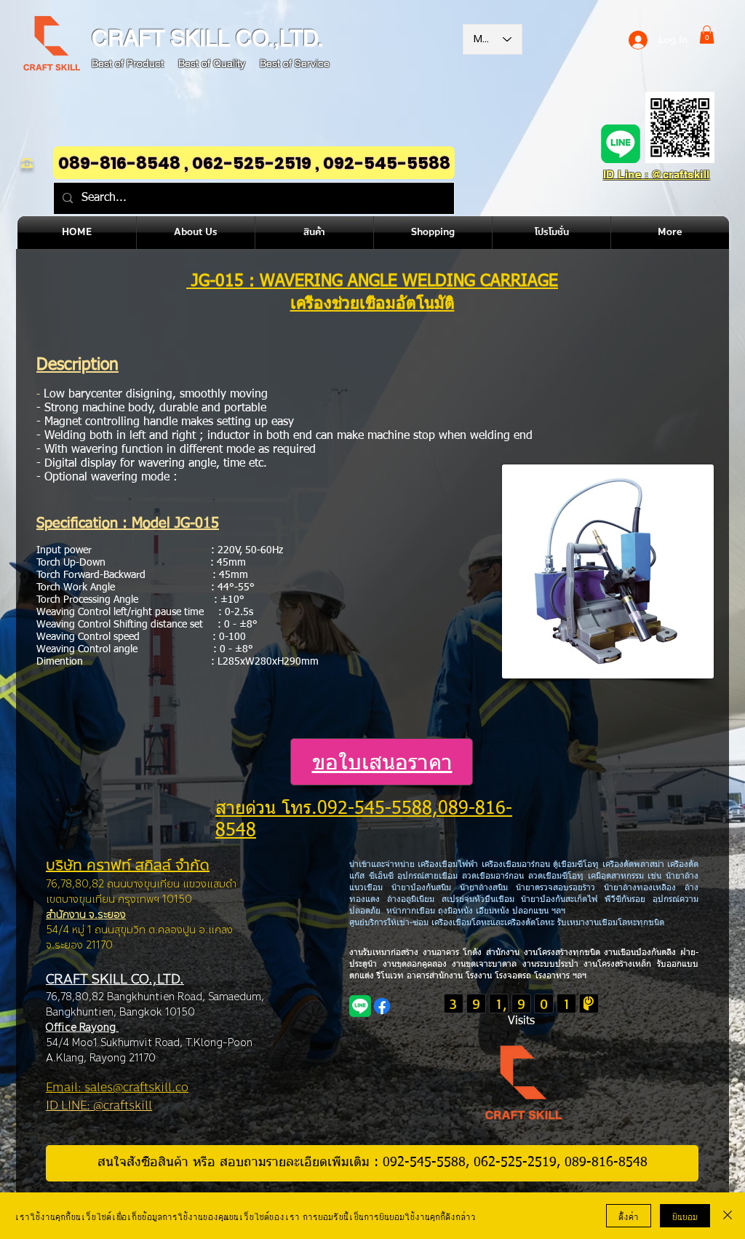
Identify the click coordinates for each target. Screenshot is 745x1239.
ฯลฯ (578, 976)
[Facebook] (382, 1006)
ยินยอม (685, 1215)
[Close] (727, 1215)
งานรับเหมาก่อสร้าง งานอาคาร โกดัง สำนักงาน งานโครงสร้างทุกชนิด (476, 953)
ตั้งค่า (628, 1215)
